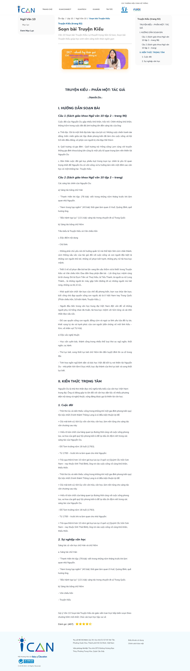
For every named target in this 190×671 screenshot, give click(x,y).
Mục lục (25, 24)
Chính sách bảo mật (136, 643)
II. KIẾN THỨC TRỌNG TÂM (152, 52)
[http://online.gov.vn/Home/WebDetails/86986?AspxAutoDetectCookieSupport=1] (40, 661)
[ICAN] (26, 9)
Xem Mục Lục (27, 30)
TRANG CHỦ (47, 9)
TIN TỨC (109, 9)
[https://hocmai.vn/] (124, 10)
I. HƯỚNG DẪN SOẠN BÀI (151, 32)
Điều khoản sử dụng (136, 640)
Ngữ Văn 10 (81, 18)
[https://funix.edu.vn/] (137, 9)
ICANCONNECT (65, 9)
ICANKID (96, 9)
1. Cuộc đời (147, 57)
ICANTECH (82, 9)
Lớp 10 (70, 18)
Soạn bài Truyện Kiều (99, 18)
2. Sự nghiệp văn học (151, 61)
